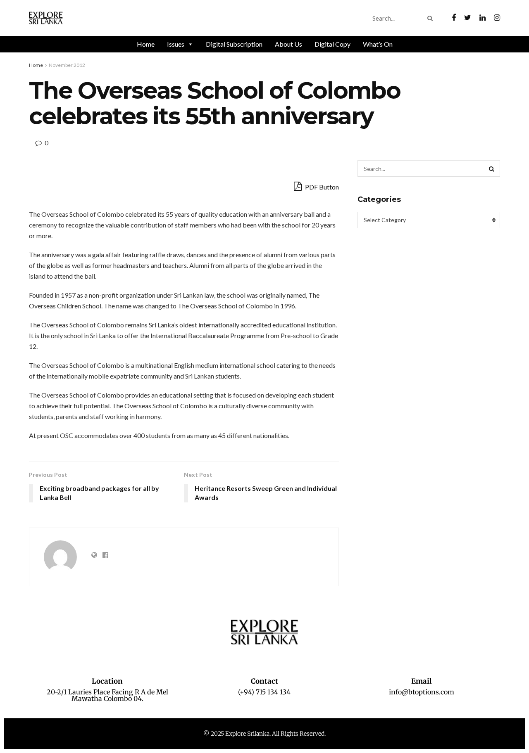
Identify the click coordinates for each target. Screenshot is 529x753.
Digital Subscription (234, 44)
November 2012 (67, 65)
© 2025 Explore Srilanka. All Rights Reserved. (264, 733)
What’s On (378, 44)
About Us (288, 44)
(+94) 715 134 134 (264, 692)
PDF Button (321, 187)
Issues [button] (175, 44)
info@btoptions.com (421, 692)
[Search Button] (431, 18)
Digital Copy (332, 44)
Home (146, 44)
